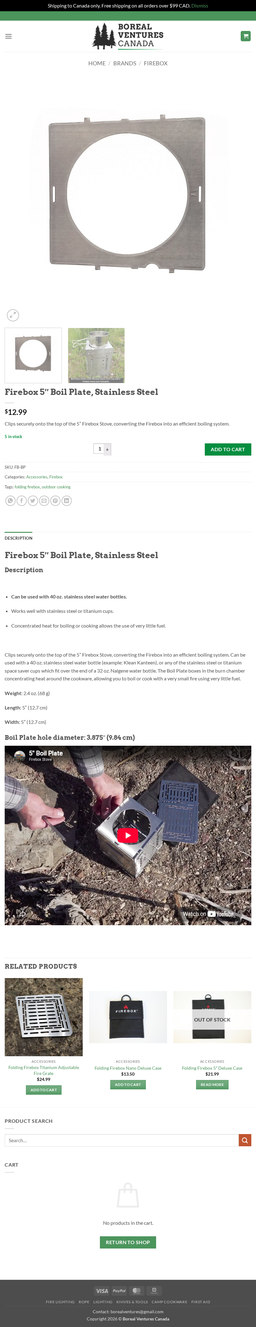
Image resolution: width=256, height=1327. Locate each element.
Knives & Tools (132, 1301)
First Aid (200, 1301)
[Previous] (17, 199)
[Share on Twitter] (33, 501)
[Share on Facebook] (22, 501)
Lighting (103, 1301)
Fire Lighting (60, 1301)
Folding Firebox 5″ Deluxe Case (212, 1068)
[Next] (238, 199)
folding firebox (27, 486)
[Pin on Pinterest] (55, 501)
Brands (124, 63)
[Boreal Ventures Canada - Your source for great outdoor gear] (128, 36)
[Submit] (245, 1140)
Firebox (156, 63)
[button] (8, 36)
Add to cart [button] (44, 1090)
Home (97, 63)
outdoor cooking (56, 486)
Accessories (36, 476)
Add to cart (228, 449)
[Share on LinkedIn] (67, 501)
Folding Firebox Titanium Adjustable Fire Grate (43, 1070)
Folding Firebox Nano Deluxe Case (128, 1068)
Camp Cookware (169, 1301)
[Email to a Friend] (44, 501)
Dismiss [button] (199, 5)
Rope (84, 1301)
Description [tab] (18, 538)
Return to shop (128, 1242)
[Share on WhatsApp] (10, 501)
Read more (212, 1084)
